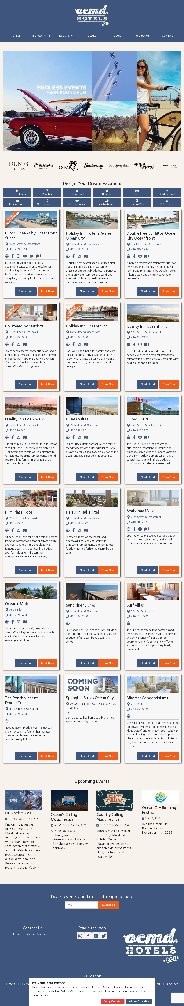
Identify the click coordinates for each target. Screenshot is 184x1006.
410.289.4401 (18, 430)
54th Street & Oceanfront (146, 332)
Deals (92, 36)
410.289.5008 (18, 337)
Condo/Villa (137, 204)
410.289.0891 (79, 430)
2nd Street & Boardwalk (23, 518)
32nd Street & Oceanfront (24, 244)
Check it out (26, 291)
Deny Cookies (113, 1001)
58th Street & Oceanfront (85, 611)
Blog (117, 36)
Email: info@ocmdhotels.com (32, 934)
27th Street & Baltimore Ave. (148, 425)
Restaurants (41, 36)
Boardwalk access (107, 204)
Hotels (15, 36)
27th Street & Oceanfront (85, 425)
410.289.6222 (79, 523)
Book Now (47, 291)
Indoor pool (77, 194)
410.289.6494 (18, 615)
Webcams (143, 36)
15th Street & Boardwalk (23, 332)
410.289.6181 (18, 523)
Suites (137, 194)
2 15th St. (137, 704)
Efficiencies (106, 194)
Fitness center (17, 204)
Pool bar (47, 194)
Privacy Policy (136, 991)
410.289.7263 (79, 249)
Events (64, 36)
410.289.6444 (18, 249)
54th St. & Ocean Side (144, 611)
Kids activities (77, 204)
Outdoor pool (167, 194)
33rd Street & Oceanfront (146, 244)
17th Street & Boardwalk (84, 244)
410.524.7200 (140, 337)
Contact (168, 36)
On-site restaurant (17, 194)
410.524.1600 (79, 337)
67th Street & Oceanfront (85, 332)
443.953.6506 (140, 709)
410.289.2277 (140, 430)
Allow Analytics (139, 1001)
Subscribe (108, 904)
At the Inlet (15, 609)
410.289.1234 (140, 249)
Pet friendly (166, 204)
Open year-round (47, 204)
